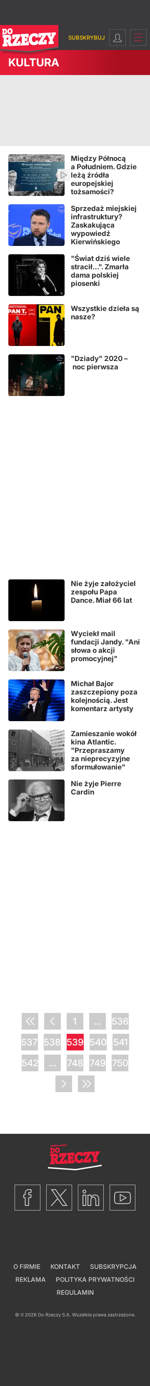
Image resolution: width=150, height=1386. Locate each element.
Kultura (33, 62)
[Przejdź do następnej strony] (63, 1083)
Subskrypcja (113, 1267)
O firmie (26, 1267)
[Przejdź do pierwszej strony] (30, 1021)
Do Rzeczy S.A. (54, 1315)
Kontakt (65, 1267)
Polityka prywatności (95, 1279)
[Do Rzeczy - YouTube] (122, 1198)
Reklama (30, 1279)
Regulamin (75, 1292)
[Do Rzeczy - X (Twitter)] (59, 1198)
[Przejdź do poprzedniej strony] (52, 1021)
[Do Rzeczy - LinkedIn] (91, 1198)
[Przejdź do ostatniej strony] (86, 1083)
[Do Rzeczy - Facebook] (27, 1198)
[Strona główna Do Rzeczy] (29, 40)
